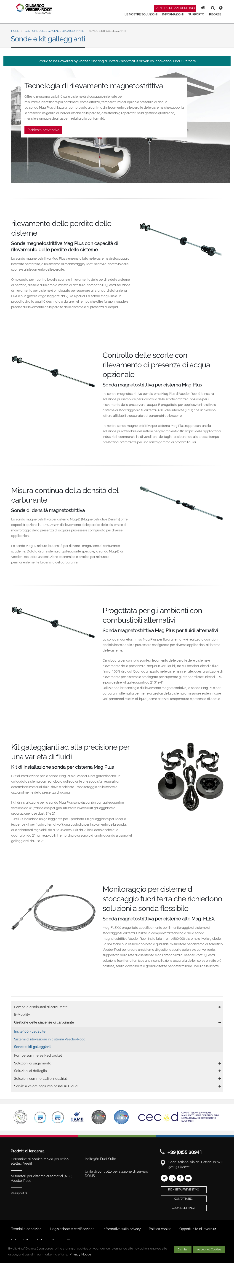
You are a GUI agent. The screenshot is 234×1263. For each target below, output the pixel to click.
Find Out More (184, 61)
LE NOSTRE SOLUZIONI (141, 14)
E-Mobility (22, 1015)
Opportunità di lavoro (196, 1229)
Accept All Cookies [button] (209, 1249)
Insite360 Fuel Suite (29, 1031)
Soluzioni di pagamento (32, 1063)
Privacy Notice (80, 1254)
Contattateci (183, 1198)
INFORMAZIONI (172, 14)
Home (15, 30)
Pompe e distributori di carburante (41, 1007)
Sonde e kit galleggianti (32, 1047)
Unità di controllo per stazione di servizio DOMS (116, 1173)
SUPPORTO (196, 14)
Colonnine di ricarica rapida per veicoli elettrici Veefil (40, 1161)
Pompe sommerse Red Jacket (38, 1055)
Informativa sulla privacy (122, 1229)
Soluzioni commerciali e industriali (40, 1079)
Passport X (19, 1193)
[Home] (34, 8)
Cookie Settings (183, 1207)
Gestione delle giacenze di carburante (54, 30)
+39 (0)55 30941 (185, 1152)
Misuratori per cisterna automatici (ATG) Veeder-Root (41, 1178)
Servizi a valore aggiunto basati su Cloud (45, 1086)
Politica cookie (160, 1229)
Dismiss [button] (183, 1249)
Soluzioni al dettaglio (30, 1071)
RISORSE (215, 14)
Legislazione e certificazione (72, 1229)
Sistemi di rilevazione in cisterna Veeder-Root (49, 1039)
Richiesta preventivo (175, 8)
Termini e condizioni (26, 1229)
